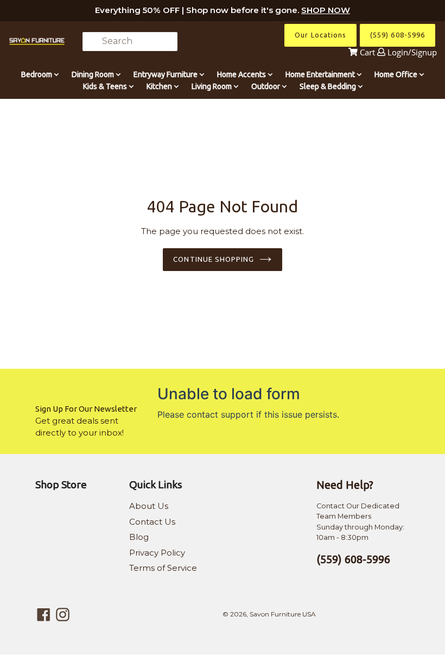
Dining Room (94, 74)
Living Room (212, 86)
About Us (148, 506)
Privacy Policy (157, 552)
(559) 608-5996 (397, 35)
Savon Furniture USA (283, 614)
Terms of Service (163, 568)
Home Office (396, 74)
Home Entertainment (321, 74)
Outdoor (266, 86)
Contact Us (152, 522)
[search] (129, 41)
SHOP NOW (325, 10)
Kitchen (160, 86)
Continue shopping (213, 259)
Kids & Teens (106, 86)
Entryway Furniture (166, 74)
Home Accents (242, 74)
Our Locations (320, 35)
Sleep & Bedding (329, 86)
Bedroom (37, 74)
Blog (139, 537)
